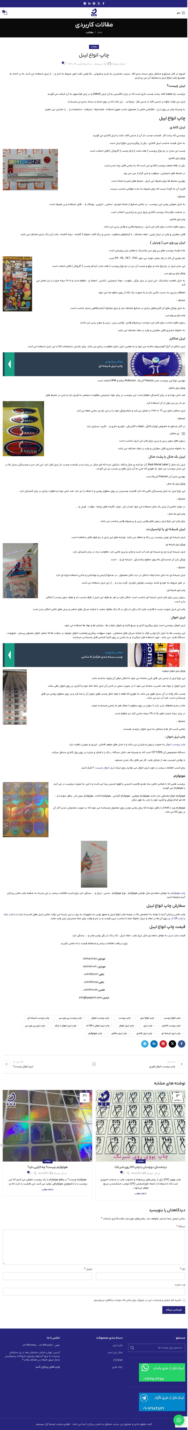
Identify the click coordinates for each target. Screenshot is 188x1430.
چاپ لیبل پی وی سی (175, 315)
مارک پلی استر (115, 1352)
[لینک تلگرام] (84, 3)
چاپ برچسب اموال (175, 744)
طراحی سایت (63, 1424)
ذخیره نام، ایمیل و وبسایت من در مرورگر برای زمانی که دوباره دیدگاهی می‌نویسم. (137, 1300)
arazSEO (136, 1173)
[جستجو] (132, 1348)
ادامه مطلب (140, 1193)
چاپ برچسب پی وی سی (70, 1018)
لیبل (158, 109)
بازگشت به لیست (94, 1064)
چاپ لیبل (173, 935)
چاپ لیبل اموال (175, 737)
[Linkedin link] (89, 3)
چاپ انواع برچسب (172, 1018)
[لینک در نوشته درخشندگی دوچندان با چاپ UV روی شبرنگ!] (140, 1126)
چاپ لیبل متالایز (177, 433)
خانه (99, 32)
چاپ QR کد (177, 918)
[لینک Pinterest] (94, 3)
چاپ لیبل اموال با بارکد (65, 1025)
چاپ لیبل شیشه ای (176, 590)
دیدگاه (180, 1226)
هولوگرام (118, 1360)
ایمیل (88, 1269)
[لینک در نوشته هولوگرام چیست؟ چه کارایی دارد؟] (47, 1126)
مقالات (89, 32)
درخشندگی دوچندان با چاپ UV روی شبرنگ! (141, 1167)
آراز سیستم (100, 64)
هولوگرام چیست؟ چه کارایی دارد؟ (47, 1167)
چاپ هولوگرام (178, 893)
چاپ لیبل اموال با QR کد (97, 1025)
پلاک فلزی (117, 1367)
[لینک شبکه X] (98, 3)
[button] (178, 1420)
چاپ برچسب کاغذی (171, 1025)
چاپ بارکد (8, 914)
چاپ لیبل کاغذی (177, 219)
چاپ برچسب (125, 1018)
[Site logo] (94, 12)
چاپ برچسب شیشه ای (38, 1018)
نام (182, 1269)
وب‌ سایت (180, 1285)
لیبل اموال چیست (105, 768)
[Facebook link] (103, 3)
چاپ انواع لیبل (147, 1018)
